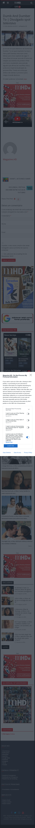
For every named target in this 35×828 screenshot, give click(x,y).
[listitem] (17, 409)
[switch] (27, 414)
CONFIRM (10, 446)
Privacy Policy (28, 452)
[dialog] (17, 414)
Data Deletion (7, 452)
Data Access (17, 452)
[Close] (31, 375)
